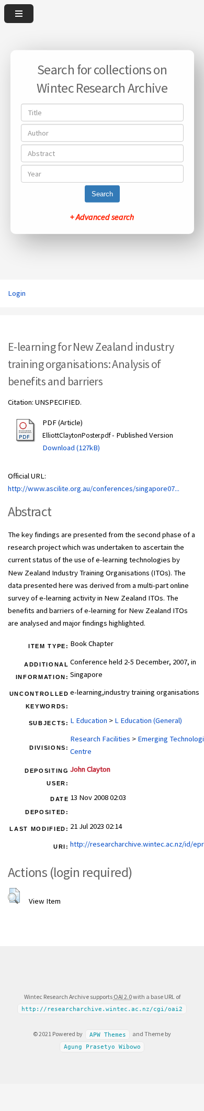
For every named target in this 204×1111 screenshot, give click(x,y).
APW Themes (107, 1034)
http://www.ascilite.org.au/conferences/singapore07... (93, 488)
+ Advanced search (102, 217)
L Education (88, 720)
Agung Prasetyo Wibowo (102, 1046)
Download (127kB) (71, 447)
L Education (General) (148, 720)
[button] (14, 896)
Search (102, 194)
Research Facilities (100, 738)
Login (17, 293)
